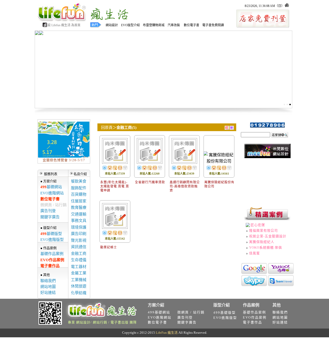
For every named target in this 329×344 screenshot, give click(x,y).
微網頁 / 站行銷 (53, 205)
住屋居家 (78, 201)
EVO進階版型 (52, 240)
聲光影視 (78, 240)
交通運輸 (78, 214)
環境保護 (78, 227)
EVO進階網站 (52, 193)
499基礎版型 (224, 312)
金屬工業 (78, 273)
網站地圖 (48, 287)
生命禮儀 (78, 260)
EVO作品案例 (52, 260)
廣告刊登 (48, 211)
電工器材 (78, 267)
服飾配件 (78, 188)
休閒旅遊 (78, 286)
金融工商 (78, 253)
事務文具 (78, 221)
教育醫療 (78, 207)
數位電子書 (50, 199)
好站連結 (48, 293)
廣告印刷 (78, 234)
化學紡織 (78, 293)
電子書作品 (50, 266)
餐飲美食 (78, 181)
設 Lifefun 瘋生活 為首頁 (64, 25)
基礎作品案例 (51, 254)
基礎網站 (51, 187)
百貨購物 (78, 194)
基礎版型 (51, 234)
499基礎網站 (159, 312)
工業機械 (78, 280)
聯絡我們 (48, 281)
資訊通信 (78, 247)
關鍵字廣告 (50, 217)
